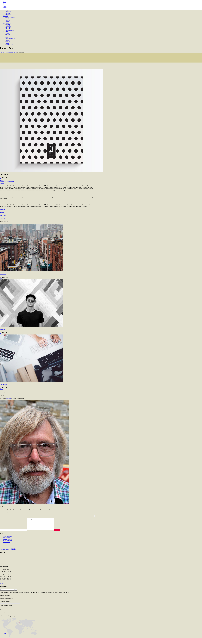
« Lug (1, 583)
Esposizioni (6, 4)
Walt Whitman (6, 542)
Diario (4, 6)
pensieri (7, 549)
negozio (4, 549)
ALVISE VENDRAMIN (6, 52)
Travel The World (7, 540)
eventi (1, 549)
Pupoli (4, 3)
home (4, 633)
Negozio (5, 7)
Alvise (4, 2)
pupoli (15, 52)
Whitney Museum (7, 539)
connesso (8, 398)
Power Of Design (7, 536)
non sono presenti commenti (7, 181)
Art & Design (6, 537)
